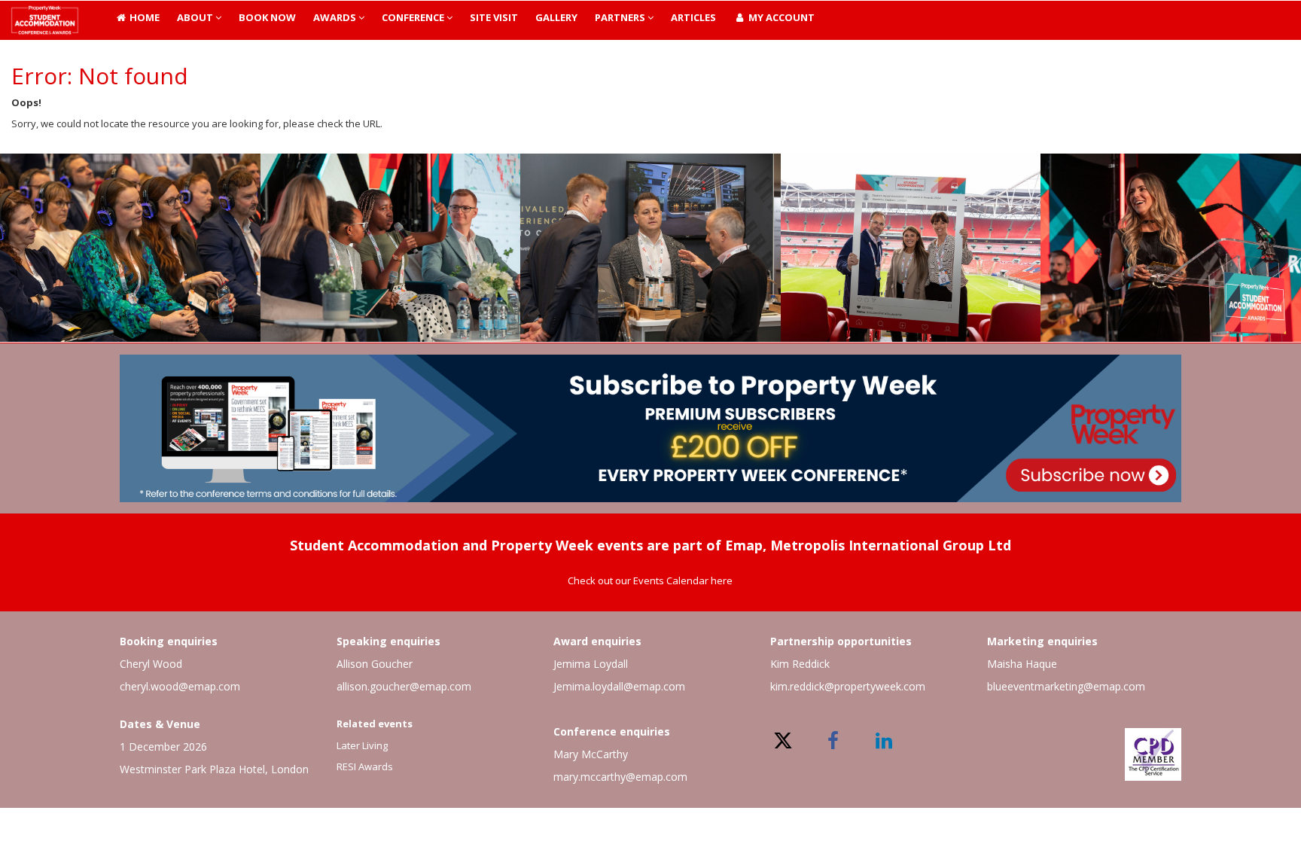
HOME (143, 17)
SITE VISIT (494, 17)
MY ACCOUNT (780, 17)
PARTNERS (621, 17)
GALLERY (556, 17)
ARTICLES (693, 17)
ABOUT (196, 17)
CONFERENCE (414, 17)
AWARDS (335, 17)
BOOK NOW (267, 17)
